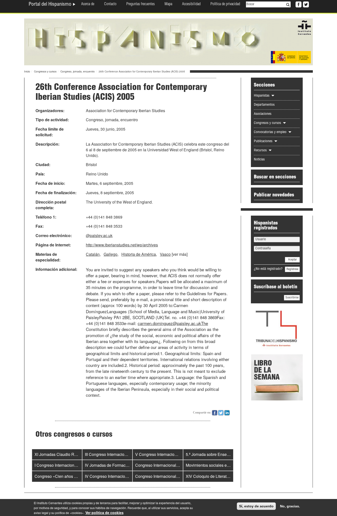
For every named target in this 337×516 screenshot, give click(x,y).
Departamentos (264, 105)
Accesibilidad (191, 4)
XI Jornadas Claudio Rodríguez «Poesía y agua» (77, 454)
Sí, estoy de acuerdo (256, 506)
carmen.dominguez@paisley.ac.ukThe (173, 323)
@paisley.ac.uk (99, 235)
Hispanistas (262, 96)
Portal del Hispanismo (51, 4)
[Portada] (168, 41)
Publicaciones (263, 141)
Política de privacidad (225, 4)
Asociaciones (262, 114)
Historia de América (138, 254)
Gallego (110, 254)
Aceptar (292, 259)
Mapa (168, 4)
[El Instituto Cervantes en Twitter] (305, 3)
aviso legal (41, 513)
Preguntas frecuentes (140, 4)
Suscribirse (292, 297)
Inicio (27, 71)
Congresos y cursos (45, 71)
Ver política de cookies (104, 512)
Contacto (110, 4)
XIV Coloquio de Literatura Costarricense (222, 476)
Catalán (93, 254)
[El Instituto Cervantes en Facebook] (298, 3)
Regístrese (292, 269)
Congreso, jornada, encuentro (77, 71)
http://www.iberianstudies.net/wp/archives (122, 245)
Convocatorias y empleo (270, 132)
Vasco (165, 254)
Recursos (261, 150)
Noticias (259, 159)
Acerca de (87, 4)
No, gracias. (290, 506)
